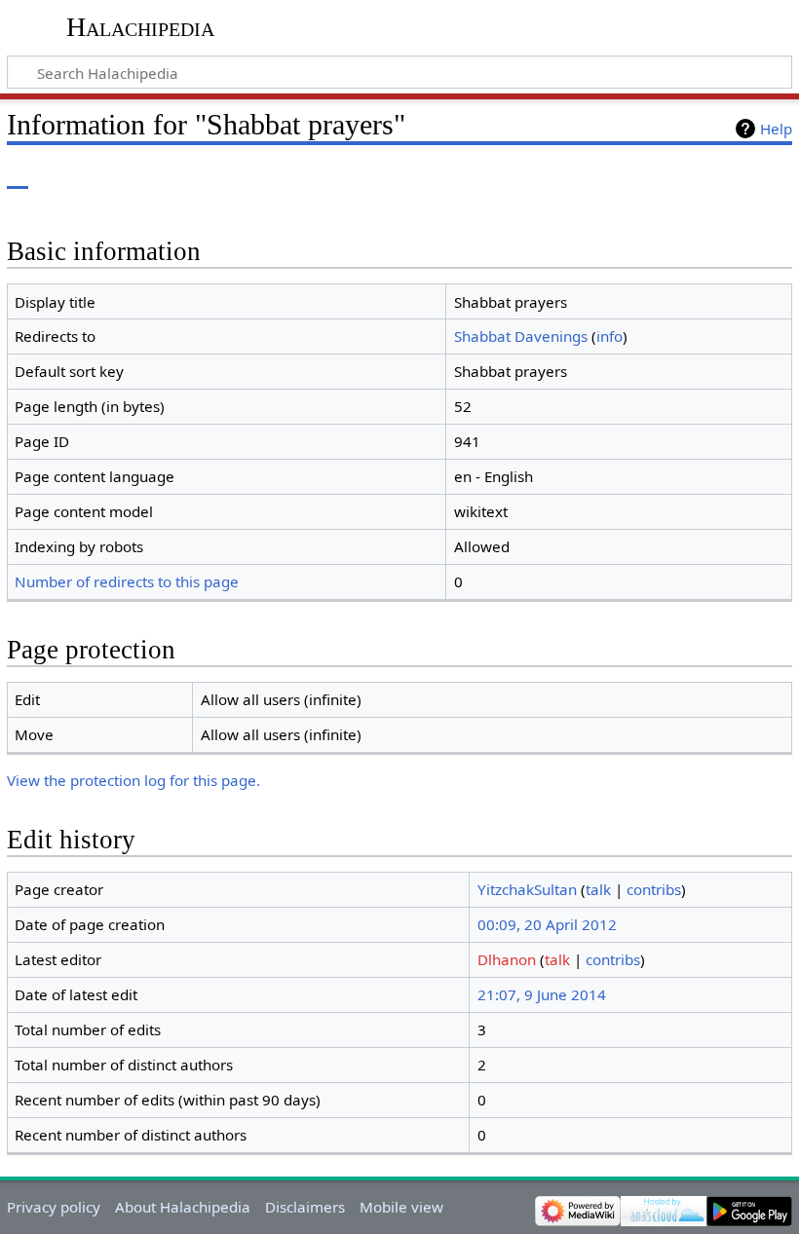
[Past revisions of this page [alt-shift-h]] (731, 175)
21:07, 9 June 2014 (541, 994)
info (609, 336)
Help (776, 128)
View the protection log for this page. (133, 780)
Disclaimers (305, 1206)
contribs (654, 889)
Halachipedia (140, 27)
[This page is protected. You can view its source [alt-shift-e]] (694, 175)
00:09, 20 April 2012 (547, 924)
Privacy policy (53, 1206)
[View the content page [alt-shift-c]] (17, 175)
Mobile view (401, 1206)
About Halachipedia (182, 1206)
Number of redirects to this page (127, 581)
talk (598, 889)
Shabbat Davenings (521, 336)
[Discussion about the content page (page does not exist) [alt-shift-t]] (61, 175)
